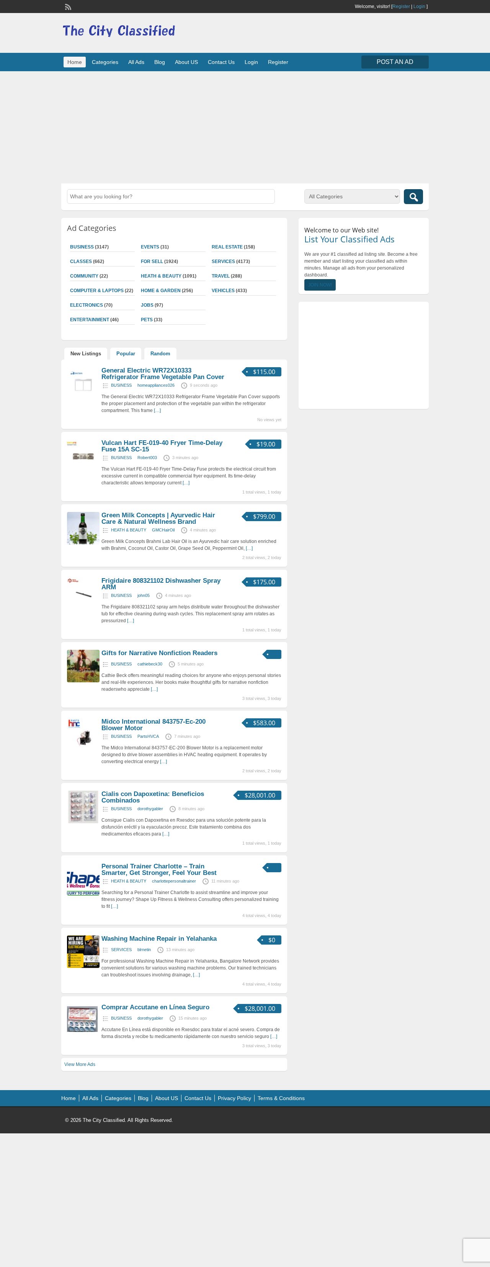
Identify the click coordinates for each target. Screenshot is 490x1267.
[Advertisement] (245, 126)
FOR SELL (152, 261)
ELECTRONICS (86, 305)
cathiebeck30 (149, 664)
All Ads (136, 62)
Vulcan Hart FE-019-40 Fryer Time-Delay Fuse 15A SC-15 (161, 446)
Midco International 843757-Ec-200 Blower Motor (153, 725)
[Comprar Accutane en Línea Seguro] (82, 1033)
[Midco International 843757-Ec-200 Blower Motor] (83, 749)
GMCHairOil (163, 530)
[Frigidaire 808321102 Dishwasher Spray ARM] (83, 608)
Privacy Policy (234, 1098)
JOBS (147, 305)
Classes (81, 261)
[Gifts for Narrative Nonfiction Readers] (83, 680)
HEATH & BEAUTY (161, 276)
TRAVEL (221, 276)
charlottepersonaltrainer (174, 881)
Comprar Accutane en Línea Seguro (155, 1007)
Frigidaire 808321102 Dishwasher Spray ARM (160, 584)
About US (186, 62)
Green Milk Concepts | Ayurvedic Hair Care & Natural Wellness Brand (158, 518)
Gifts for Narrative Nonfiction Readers (159, 653)
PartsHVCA (148, 736)
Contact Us (221, 62)
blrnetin (144, 949)
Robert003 (147, 457)
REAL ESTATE (227, 247)
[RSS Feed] (67, 6)
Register (401, 6)
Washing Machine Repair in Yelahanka (159, 938)
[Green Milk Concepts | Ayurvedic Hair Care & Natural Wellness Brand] (83, 543)
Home (74, 62)
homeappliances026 (156, 385)
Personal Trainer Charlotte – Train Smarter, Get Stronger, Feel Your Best (159, 869)
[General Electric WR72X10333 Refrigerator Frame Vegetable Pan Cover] (83, 398)
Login (419, 6)
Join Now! (320, 285)
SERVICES (223, 261)
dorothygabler (150, 808)
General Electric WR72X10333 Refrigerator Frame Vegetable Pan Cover (162, 374)
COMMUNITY (84, 276)
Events (150, 247)
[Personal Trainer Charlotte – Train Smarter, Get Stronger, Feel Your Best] (83, 894)
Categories (105, 62)
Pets (147, 319)
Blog (159, 62)
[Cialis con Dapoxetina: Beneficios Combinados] (83, 821)
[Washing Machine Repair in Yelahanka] (83, 966)
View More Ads (79, 1064)
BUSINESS (82, 247)
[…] (157, 410)
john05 (143, 595)
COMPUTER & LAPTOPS (97, 290)
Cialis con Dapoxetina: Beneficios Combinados (152, 797)
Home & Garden (161, 290)
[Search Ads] (413, 196)
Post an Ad (395, 62)
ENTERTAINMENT (89, 319)
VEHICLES (223, 290)
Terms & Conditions (281, 1098)
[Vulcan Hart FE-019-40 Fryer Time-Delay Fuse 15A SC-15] (83, 470)
